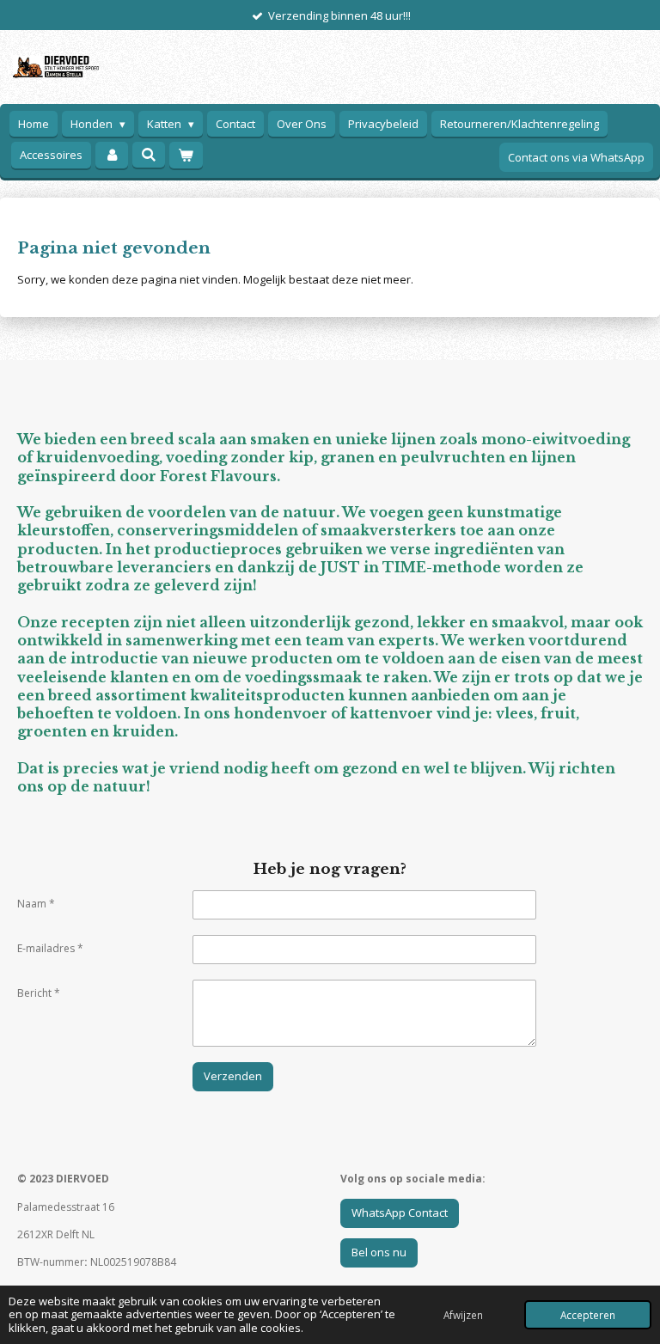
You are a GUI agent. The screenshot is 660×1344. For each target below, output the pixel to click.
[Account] (111, 155)
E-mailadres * (50, 948)
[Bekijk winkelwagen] (185, 155)
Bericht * (38, 993)
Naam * (36, 903)
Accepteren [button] (587, 1315)
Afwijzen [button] (463, 1315)
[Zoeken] (148, 155)
